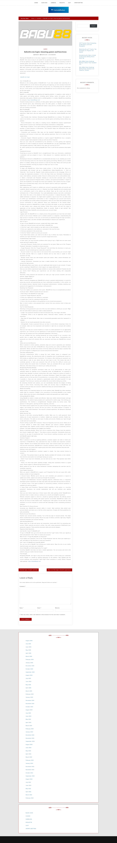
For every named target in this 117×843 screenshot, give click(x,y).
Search (93, 25)
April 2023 (28, 754)
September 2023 (30, 741)
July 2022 (28, 782)
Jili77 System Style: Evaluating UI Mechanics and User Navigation (87, 45)
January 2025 (29, 697)
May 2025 (28, 684)
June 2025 (28, 681)
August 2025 (29, 675)
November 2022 (30, 769)
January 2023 (29, 763)
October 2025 (29, 669)
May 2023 (28, 750)
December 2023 (30, 735)
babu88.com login (25, 77)
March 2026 (29, 656)
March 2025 (29, 691)
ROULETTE (62, 2)
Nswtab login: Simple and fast (28, 569)
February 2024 (30, 728)
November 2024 (30, 703)
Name (21, 607)
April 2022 (28, 791)
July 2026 (28, 643)
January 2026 (29, 662)
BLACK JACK (44, 2)
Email (39, 607)
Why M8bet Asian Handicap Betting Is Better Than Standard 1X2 (87, 63)
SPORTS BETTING (78, 2)
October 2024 (29, 706)
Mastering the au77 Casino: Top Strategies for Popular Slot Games (87, 51)
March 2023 (29, 757)
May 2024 (28, 719)
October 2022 (29, 772)
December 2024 (30, 700)
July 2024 (28, 713)
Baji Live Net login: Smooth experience (59, 569)
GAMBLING (53, 2)
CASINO (36, 2)
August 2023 (29, 744)
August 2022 (29, 779)
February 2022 (30, 798)
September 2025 (30, 672)
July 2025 (28, 678)
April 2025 (28, 687)
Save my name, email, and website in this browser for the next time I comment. (43, 614)
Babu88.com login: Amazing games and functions (45, 52)
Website (57, 607)
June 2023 (28, 747)
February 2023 (30, 760)
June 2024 (28, 716)
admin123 (37, 54)
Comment (23, 586)
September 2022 (30, 776)
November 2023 (30, 738)
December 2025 (30, 665)
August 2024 (29, 709)
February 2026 (30, 659)
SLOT (69, 2)
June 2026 (28, 647)
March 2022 (29, 794)
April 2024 (28, 722)
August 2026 (29, 640)
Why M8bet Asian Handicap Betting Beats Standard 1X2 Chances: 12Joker (86, 69)
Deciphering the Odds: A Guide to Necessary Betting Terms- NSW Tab (87, 57)
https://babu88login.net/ (33, 99)
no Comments (52, 54)
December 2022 (30, 766)
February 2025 (30, 694)
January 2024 (29, 731)
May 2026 (28, 650)
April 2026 (28, 653)
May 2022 (28, 788)
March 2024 (29, 725)
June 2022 (28, 785)
